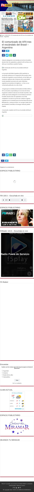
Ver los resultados (17, 383)
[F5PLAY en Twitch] (20, 488)
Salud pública (6, 377)
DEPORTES (7, 35)
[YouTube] (16, 488)
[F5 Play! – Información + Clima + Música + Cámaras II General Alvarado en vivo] (17, 5)
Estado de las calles (8, 375)
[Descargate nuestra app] (18, 488)
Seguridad (6, 371)
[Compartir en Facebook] (3, 55)
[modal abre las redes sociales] (14, 55)
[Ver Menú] (2, 4)
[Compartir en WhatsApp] (10, 55)
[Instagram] (14, 488)
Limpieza (5, 373)
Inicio (2, 35)
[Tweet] (7, 55)
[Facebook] (13, 488)
